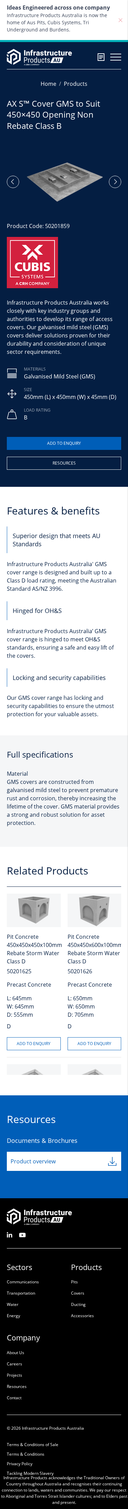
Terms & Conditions (25, 1454)
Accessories (82, 1316)
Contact (14, 1398)
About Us (15, 1353)
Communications (23, 1282)
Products (75, 84)
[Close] (120, 20)
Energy (13, 1316)
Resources (64, 463)
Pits (74, 1282)
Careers (14, 1364)
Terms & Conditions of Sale (32, 1444)
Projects (14, 1375)
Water (12, 1304)
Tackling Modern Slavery (30, 1473)
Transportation (21, 1293)
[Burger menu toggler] (115, 57)
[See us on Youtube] (22, 1235)
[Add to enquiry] (64, 443)
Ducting (78, 1304)
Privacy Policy (19, 1464)
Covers (77, 1293)
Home (48, 84)
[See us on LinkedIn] (9, 1235)
